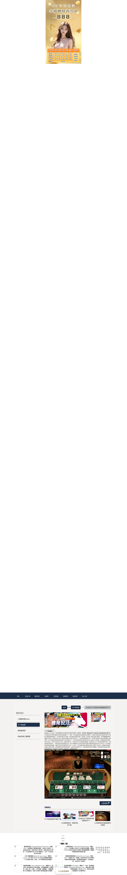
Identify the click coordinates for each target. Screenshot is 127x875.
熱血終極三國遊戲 (24, 736)
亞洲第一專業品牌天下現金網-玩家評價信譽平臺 (95, 733)
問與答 (46, 696)
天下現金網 (75, 707)
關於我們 (75, 696)
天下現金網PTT (49, 731)
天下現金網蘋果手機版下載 (52, 819)
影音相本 (56, 696)
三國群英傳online (24, 719)
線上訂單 (84, 696)
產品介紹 (27, 696)
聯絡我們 (65, 696)
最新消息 (37, 696)
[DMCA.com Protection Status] (63, 843)
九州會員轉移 (63, 871)
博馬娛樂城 (21, 731)
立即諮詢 (104, 803)
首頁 (18, 696)
